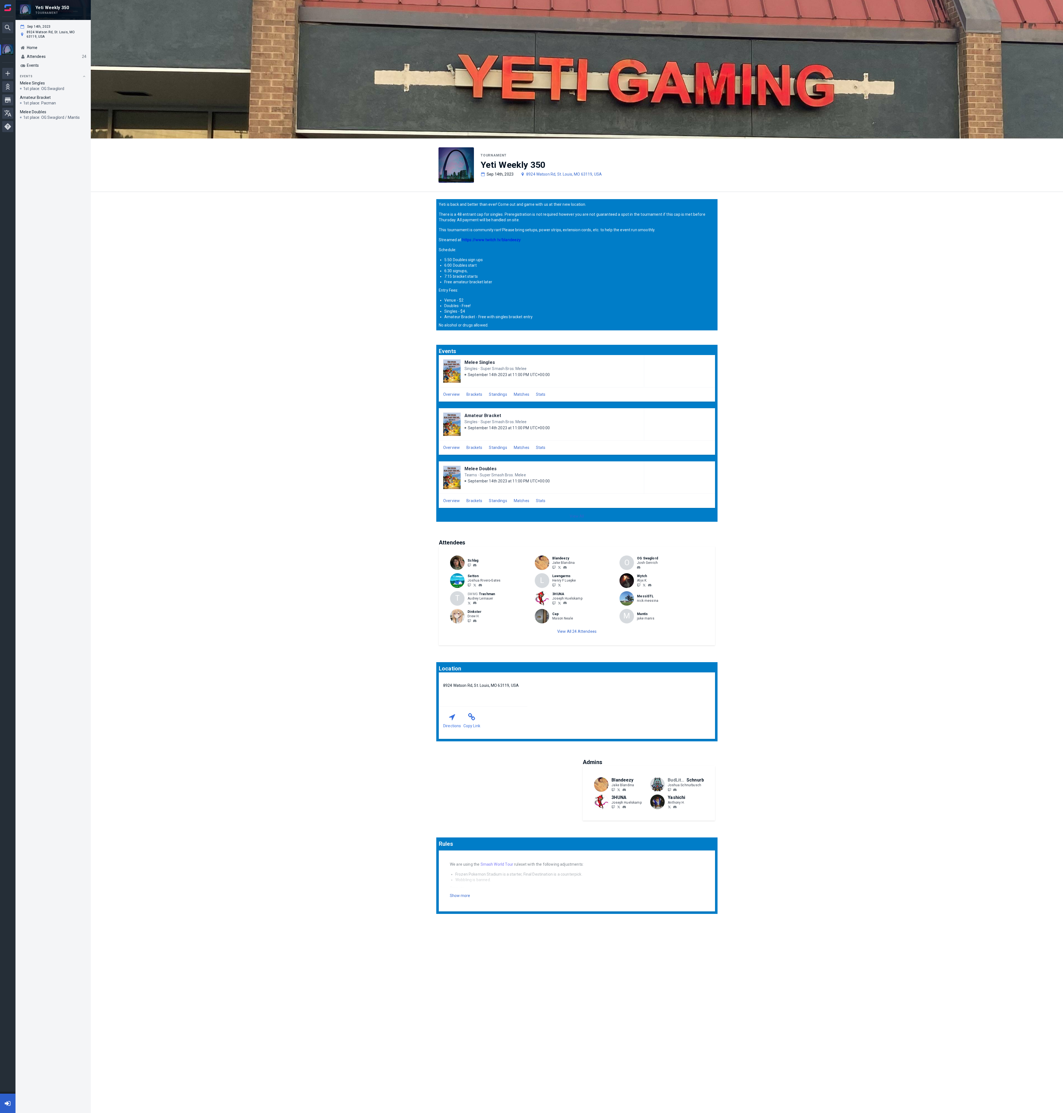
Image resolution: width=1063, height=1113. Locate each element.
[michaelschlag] (474, 565)
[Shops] (7, 100)
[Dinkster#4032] (474, 621)
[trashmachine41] (469, 603)
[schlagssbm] (469, 565)
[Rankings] (7, 86)
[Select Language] (7, 113)
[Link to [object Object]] (459, 562)
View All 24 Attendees (577, 631)
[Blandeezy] (554, 567)
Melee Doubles (481, 468)
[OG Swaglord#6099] (638, 567)
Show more (460, 895)
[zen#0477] (480, 585)
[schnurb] (675, 790)
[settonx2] (469, 585)
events (26, 76)
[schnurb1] (669, 789)
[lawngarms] (554, 585)
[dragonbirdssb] (638, 585)
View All (577, 516)
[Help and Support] (7, 126)
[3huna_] (554, 603)
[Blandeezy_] (559, 567)
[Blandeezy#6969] (565, 567)
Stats (541, 394)
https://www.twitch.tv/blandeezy (491, 240)
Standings (498, 394)
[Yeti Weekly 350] (8, 50)
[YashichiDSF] (669, 807)
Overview (451, 394)
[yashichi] (675, 807)
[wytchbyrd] (649, 585)
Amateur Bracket (483, 415)
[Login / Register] (8, 1103)
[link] (474, 565)
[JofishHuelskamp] (559, 603)
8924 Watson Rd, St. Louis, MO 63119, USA (564, 174)
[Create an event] (7, 73)
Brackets (474, 394)
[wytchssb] (644, 585)
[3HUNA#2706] (565, 603)
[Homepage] (8, 7)
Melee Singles (480, 362)
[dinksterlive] (469, 620)
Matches (521, 394)
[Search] (7, 27)
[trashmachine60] (474, 603)
